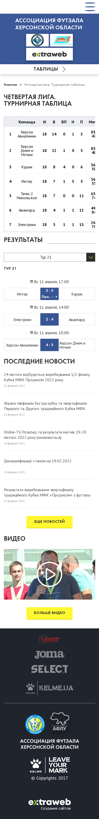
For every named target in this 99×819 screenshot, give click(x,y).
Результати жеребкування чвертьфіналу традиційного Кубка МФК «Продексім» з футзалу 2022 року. (47, 492)
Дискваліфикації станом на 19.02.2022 (38, 460)
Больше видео (49, 613)
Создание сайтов (56, 808)
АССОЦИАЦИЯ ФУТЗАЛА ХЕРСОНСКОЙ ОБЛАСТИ (49, 24)
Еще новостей (49, 522)
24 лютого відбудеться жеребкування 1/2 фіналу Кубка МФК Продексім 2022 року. (47, 377)
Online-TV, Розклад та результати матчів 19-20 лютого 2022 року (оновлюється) (45, 434)
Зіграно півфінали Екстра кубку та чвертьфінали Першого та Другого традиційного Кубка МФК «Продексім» (45, 406)
